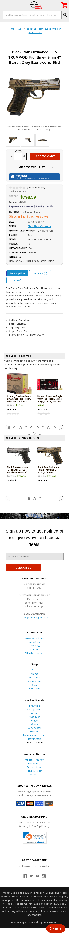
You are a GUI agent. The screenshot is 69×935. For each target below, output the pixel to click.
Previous (7, 427)
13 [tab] (40, 433)
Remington (34, 738)
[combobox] (32, 15)
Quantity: (18, 151)
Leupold (34, 731)
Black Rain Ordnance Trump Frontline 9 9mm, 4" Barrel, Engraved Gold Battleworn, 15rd (48, 472)
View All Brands (34, 742)
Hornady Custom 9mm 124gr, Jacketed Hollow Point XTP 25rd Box (19, 399)
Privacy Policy (34, 770)
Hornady (34, 713)
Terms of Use (34, 767)
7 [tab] (43, 427)
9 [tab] (54, 427)
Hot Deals (34, 688)
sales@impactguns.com (35, 617)
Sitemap (34, 649)
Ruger (34, 720)
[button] (34, 838)
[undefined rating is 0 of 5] (17, 187)
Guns (34, 670)
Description (17, 273)
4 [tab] (26, 427)
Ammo (34, 673)
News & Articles (34, 638)
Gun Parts (34, 677)
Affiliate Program (34, 653)
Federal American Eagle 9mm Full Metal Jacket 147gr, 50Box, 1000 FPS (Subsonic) (49, 400)
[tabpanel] (19, 397)
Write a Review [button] (18, 191)
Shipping (34, 645)
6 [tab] (37, 427)
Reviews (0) (40, 273)
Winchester (34, 727)
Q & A (17, 279)
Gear (34, 684)
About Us (34, 642)
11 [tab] (29, 433)
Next (61, 427)
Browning (34, 705)
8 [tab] (48, 427)
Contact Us (34, 774)
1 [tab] (29, 498)
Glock (34, 724)
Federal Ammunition (34, 735)
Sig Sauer (34, 716)
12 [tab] (34, 433)
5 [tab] (31, 427)
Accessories (35, 681)
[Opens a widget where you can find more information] (55, 928)
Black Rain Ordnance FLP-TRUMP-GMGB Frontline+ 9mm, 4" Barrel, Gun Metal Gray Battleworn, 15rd (18, 472)
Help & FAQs (34, 763)
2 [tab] (14, 427)
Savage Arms (34, 709)
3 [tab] (20, 427)
